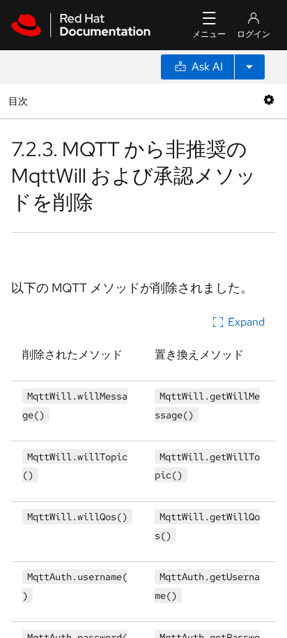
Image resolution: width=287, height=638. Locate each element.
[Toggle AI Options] (249, 66)
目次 (20, 100)
